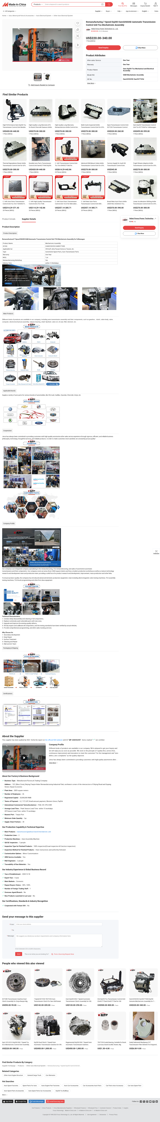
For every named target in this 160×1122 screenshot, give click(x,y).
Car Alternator (50, 1075)
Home (4, 16)
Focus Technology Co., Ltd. (65, 1114)
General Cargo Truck (34, 1075)
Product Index (117, 1108)
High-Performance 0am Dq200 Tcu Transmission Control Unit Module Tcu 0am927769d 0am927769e (14, 126)
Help (118, 11)
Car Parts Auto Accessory (114, 1085)
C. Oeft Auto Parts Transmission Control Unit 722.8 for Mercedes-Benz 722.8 (66, 202)
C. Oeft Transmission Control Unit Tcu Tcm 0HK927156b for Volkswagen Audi (66, 164)
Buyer (108, 11)
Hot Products (36, 1108)
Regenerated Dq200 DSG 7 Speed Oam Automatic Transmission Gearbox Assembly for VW (79, 1044)
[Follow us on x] (144, 1101)
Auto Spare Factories (11, 1085)
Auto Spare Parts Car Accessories (39, 1091)
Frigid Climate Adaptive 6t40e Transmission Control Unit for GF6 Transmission (144, 164)
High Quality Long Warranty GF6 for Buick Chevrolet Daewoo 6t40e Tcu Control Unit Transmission (40, 126)
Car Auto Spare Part (134, 1085)
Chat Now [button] (142, 48)
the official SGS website (53, 740)
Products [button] (37, 4)
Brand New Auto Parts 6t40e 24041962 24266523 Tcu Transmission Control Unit (117, 202)
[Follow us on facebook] (141, 1101)
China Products (46, 1108)
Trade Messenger (37, 1101)
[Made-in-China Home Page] (14, 4)
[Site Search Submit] (109, 4)
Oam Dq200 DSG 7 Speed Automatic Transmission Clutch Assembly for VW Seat (78, 1001)
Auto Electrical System (43, 16)
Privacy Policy (113, 1114)
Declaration (102, 1114)
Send (18, 954)
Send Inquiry (103, 48)
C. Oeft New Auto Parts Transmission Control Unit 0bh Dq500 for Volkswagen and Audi (92, 202)
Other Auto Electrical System (63, 16)
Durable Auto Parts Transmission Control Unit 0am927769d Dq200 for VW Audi (40, 164)
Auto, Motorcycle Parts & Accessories (21, 16)
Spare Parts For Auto (30, 1085)
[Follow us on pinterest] (153, 1101)
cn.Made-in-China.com (100, 1110)
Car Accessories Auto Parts (92, 1085)
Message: (11, 936)
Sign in (155, 6)
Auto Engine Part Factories (50, 1085)
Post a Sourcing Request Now (62, 954)
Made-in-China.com (70, 1110)
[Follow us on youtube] (150, 1101)
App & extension (131, 11)
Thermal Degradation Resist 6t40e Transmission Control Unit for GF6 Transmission (14, 164)
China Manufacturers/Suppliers (62, 1108)
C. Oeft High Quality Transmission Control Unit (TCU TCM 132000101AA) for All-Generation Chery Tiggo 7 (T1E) (40, 202)
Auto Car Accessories (71, 1085)
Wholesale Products (80, 1108)
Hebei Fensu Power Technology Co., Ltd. (104, 29)
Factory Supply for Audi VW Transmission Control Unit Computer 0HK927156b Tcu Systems (116, 164)
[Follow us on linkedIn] (157, 1101)
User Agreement (92, 1114)
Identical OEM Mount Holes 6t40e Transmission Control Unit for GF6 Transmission (92, 164)
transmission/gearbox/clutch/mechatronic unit (34, 832)
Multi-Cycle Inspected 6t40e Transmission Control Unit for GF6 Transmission (92, 126)
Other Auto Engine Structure (13, 1075)
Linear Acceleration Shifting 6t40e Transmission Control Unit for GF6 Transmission (144, 202)
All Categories (9, 11)
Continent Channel (105, 1108)
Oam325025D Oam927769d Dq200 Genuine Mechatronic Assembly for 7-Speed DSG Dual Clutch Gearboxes (141, 1001)
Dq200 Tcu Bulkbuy (62, 1091)
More (4, 1095)
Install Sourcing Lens (56, 1101)
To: (13, 930)
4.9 (132, 222)
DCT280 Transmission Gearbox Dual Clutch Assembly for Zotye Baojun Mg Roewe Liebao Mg (14, 1001)
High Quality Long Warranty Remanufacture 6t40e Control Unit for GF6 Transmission (66, 126)
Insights (126, 1108)
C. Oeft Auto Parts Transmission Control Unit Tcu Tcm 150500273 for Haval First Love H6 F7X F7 (14, 202)
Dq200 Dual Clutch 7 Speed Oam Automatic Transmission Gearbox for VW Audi (47, 1044)
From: (12, 924)
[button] (102, 4)
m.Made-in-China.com (85, 1110)
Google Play (21, 1101)
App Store (7, 1101)
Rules (156, 11)
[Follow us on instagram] (147, 1101)
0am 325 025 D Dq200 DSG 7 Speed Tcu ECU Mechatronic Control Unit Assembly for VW (15, 1044)
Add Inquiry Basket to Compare (43, 85)
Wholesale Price (93, 1108)
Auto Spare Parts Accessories (14, 1091)
